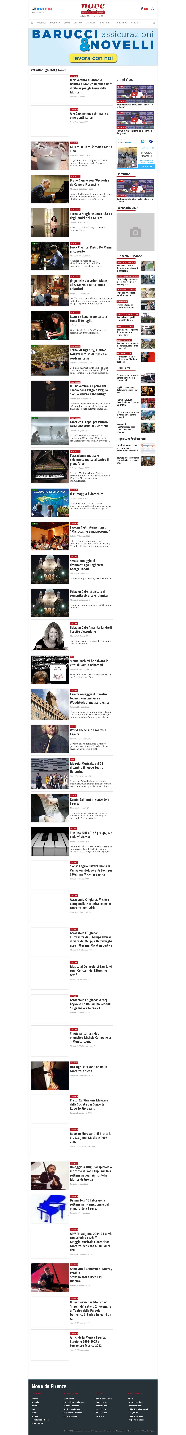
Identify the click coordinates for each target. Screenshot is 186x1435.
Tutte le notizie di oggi (40, 1420)
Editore (130, 1398)
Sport (67, 23)
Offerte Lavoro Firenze (104, 1398)
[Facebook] (142, 9)
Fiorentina (121, 23)
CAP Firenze (100, 1416)
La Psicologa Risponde (72, 1409)
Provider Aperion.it (135, 1405)
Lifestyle (90, 23)
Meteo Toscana (101, 1413)
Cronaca (41, 23)
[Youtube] (146, 9)
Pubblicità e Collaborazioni (138, 1409)
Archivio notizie (37, 1423)
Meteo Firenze (101, 1409)
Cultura (78, 23)
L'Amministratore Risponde (74, 1402)
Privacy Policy (133, 1413)
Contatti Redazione (135, 1402)
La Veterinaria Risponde (73, 1413)
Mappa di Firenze (102, 1405)
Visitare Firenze (101, 1402)
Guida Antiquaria (70, 1416)
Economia (55, 23)
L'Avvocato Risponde (71, 1405)
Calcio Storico (69, 1398)
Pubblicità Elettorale (135, 1416)
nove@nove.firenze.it (136, 1420)
